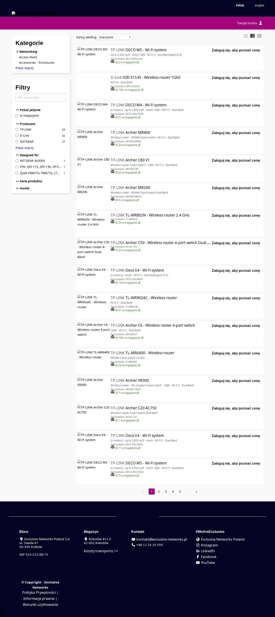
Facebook (208, 556)
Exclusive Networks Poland (222, 539)
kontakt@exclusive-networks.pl (161, 539)
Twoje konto (247, 23)
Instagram (209, 545)
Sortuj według (86, 37)
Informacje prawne (39, 598)
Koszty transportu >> (101, 551)
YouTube (207, 562)
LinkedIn (207, 551)
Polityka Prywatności (39, 592)
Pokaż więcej (24, 68)
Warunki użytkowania (40, 604)
